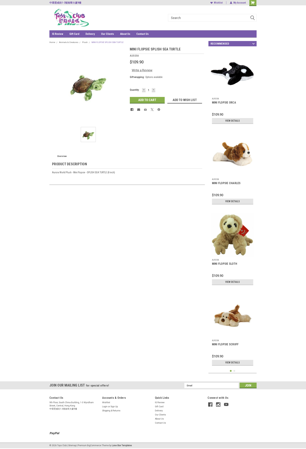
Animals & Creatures (68, 42)
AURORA (215, 98)
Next (253, 44)
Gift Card (74, 34)
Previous (250, 44)
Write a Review (142, 70)
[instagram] (218, 404)
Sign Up (114, 406)
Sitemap (72, 445)
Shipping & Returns (111, 410)
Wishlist (218, 2)
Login (104, 406)
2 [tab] (234, 371)
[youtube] (226, 404)
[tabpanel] (232, 88)
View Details (232, 120)
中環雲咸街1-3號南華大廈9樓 (65, 2)
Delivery (90, 34)
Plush (85, 42)
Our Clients (107, 34)
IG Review (57, 34)
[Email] (138, 109)
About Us (125, 34)
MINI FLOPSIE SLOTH (224, 263)
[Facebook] (132, 109)
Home (52, 42)
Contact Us (142, 34)
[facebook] (210, 404)
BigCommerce (94, 445)
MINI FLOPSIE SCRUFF (225, 344)
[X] (152, 109)
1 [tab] (231, 371)
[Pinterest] (158, 109)
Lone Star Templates (122, 445)
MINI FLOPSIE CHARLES (226, 183)
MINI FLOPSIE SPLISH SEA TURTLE (107, 42)
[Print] (145, 109)
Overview (62, 156)
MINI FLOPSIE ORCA (224, 102)
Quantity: (134, 89)
